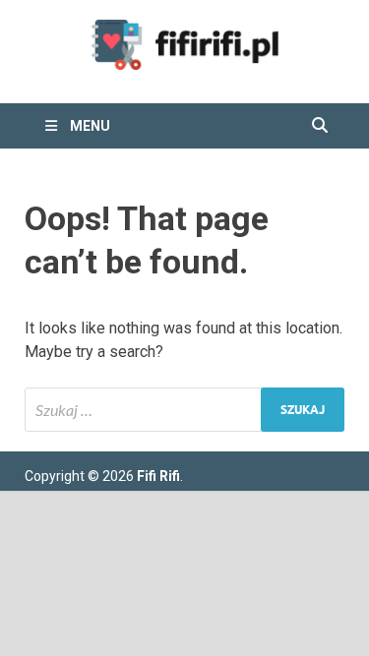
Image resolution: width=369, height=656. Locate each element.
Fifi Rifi (158, 476)
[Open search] (320, 126)
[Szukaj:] (184, 410)
